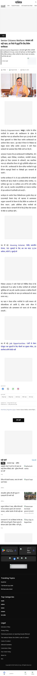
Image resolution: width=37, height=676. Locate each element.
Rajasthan (9, 410)
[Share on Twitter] (8, 389)
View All (34, 460)
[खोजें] (36, 2)
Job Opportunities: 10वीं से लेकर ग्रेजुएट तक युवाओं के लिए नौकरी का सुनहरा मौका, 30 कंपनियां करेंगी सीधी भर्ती (18, 346)
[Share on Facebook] (3, 389)
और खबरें (18, 420)
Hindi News (3, 410)
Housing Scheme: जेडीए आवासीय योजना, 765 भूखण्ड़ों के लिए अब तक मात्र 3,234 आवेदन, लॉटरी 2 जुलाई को (18, 248)
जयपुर (3, 36)
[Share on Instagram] (18, 389)
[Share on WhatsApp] (13, 389)
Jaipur (14, 410)
